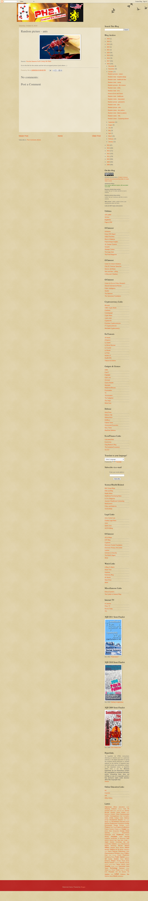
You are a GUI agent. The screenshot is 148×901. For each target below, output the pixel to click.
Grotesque (108, 834)
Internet (112, 840)
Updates (107, 874)
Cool (121, 816)
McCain (120, 845)
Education (123, 821)
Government (125, 832)
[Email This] (54, 70)
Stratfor (107, 291)
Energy (127, 823)
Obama (112, 849)
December (111, 66)
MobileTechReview (110, 387)
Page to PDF (108, 222)
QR (106, 859)
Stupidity (107, 866)
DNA (125, 819)
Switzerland (122, 866)
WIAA (106, 582)
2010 (108, 159)
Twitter (127, 870)
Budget (123, 812)
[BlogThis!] (56, 70)
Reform (127, 859)
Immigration (114, 838)
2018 (108, 58)
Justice (112, 842)
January (110, 141)
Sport (127, 864)
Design (107, 819)
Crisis (111, 818)
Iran (115, 840)
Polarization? (115, 657)
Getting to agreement (117, 702)
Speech (123, 864)
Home (60, 136)
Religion (113, 861)
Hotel (120, 836)
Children (112, 814)
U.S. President (109, 872)
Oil (116, 849)
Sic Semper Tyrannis (111, 244)
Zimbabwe (120, 876)
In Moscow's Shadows (111, 274)
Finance (107, 827)
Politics (126, 853)
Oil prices (121, 849)
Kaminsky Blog (109, 575)
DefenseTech (108, 417)
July (109, 127)
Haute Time (108, 569)
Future (117, 829)
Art (128, 809)
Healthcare (120, 834)
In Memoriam (122, 838)
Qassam (127, 857)
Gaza (110, 831)
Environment (108, 825)
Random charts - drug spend (116, 99)
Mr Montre (108, 577)
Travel (113, 870)
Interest (107, 840)
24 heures (107, 337)
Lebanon (114, 844)
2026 (108, 38)
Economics (115, 821)
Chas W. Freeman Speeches (113, 266)
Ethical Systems (109, 592)
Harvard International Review (113, 286)
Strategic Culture (109, 249)
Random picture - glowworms (116, 102)
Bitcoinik (107, 305)
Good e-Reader (109, 382)
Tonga (127, 868)
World (115, 876)
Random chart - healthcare (115, 96)
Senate (127, 862)
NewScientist (108, 503)
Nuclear (107, 849)
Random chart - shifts (114, 88)
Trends (118, 870)
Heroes (127, 834)
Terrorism (122, 868)
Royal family (125, 860)
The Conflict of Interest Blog (113, 594)
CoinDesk (107, 310)
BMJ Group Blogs (110, 488)
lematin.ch (108, 355)
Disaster (120, 820)
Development (113, 820)
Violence (122, 874)
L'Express (107, 340)
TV (124, 870)
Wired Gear (108, 403)
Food (114, 827)
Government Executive (111, 425)
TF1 (106, 611)
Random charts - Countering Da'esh (118, 118)
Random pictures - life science (117, 85)
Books (118, 812)
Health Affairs (109, 493)
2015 (108, 145)
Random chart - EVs (114, 90)
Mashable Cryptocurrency (112, 328)
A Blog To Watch (109, 567)
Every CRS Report (110, 234)
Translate (118, 462)
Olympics (126, 849)
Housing (126, 836)
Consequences (114, 816)
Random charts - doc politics (116, 110)
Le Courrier (108, 348)
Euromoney (108, 442)
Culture (116, 818)
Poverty (114, 855)
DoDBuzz (107, 420)
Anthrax (120, 808)
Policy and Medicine (110, 506)
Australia (107, 810)
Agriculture (122, 807)
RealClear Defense (110, 430)
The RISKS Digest (110, 555)
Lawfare (107, 550)
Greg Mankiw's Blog (110, 444)
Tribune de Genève (110, 360)
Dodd (128, 819)
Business (107, 814)
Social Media (112, 864)
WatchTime (108, 580)
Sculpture (117, 862)
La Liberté (107, 342)
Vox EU (107, 450)
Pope (106, 855)
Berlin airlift (116, 810)
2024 (108, 41)
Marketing (113, 845)
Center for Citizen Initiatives (113, 264)
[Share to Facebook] (59, 70)
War (128, 874)
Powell (119, 855)
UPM (112, 874)
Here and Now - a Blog (111, 271)
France (107, 829)
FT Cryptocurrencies (111, 326)
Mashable (107, 385)
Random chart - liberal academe (117, 113)
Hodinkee (107, 572)
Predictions (126, 855)
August (110, 125)
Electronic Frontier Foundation (113, 545)
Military (107, 847)
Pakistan (114, 851)
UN (128, 871)
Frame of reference (122, 827)
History (107, 836)
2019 (108, 55)
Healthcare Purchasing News (113, 496)
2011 (108, 156)
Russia (107, 862)
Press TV (107, 606)
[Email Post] (50, 70)
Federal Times (109, 422)
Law (128, 842)
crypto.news (108, 318)
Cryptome (107, 542)
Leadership (108, 843)
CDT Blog (107, 540)
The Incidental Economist (112, 447)
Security (122, 862)
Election (107, 823)
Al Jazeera (108, 603)
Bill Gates (122, 810)
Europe (116, 825)
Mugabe (112, 847)
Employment (113, 823)
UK (120, 871)
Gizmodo (107, 380)
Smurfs (106, 864)
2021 (108, 50)
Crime (106, 818)
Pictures (117, 853)
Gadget (124, 829)
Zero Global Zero (116, 747)
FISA (111, 827)
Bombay (113, 812)
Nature (127, 847)
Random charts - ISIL (114, 116)
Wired (106, 558)
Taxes (106, 868)
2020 (108, 52)
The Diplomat (108, 293)
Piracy (122, 853)
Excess (122, 825)
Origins (110, 851)
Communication (124, 814)
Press (112, 857)
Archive (107, 217)
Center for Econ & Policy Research (115, 283)
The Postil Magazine (111, 254)
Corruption (126, 816)
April (109, 133)
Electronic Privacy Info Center (113, 547)
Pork (110, 855)
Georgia (122, 831)
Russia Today (109, 608)
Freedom (111, 829)
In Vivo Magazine (110, 498)
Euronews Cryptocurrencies (113, 323)
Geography (116, 831)
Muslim (122, 847)
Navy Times (108, 427)
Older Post (96, 136)
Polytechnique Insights (111, 242)
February (111, 139)
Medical (127, 845)
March (110, 136)
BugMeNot (108, 220)
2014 (108, 148)
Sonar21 (107, 247)
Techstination (108, 395)
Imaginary (107, 838)
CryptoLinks (108, 320)
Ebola (110, 821)
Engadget (107, 375)
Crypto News (108, 315)
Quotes (116, 859)
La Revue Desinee (110, 345)
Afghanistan (108, 807)
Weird (111, 876)
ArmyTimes (108, 412)
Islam (122, 840)
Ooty (106, 851)
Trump (121, 870)
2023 (108, 44)
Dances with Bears (110, 269)
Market (107, 845)
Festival (127, 825)
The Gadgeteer (109, 398)
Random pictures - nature (115, 74)
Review (119, 860)
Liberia (119, 843)
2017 (108, 61)
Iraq (118, 840)
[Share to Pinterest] (61, 70)
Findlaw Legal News (110, 520)
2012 (108, 153)
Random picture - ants (114, 107)
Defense (126, 818)
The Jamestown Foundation (113, 296)
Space (118, 864)
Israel (125, 840)
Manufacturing (125, 843)
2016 (108, 63)
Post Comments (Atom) (34, 140)
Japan (106, 842)
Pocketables (108, 390)
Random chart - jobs (114, 104)
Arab (124, 808)
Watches (107, 876)
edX (106, 795)
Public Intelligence (110, 288)
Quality (110, 859)
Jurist (106, 523)
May (109, 130)
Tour (110, 870)
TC (105, 393)
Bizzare (107, 812)
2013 (108, 151)
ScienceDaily (108, 508)
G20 (120, 829)
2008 (108, 164)
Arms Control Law (110, 518)
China (117, 814)
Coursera (107, 793)
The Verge (108, 400)
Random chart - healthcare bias (117, 79)
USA (116, 874)
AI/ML (127, 807)
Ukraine (124, 871)
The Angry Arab (109, 252)
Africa (115, 807)
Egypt (127, 821)
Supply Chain (114, 866)
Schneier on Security (111, 553)
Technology (113, 868)
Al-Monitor (108, 231)
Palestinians (122, 851)
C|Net (106, 370)
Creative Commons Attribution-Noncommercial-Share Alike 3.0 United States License (117, 179)
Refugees (107, 860)
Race (121, 859)
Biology (127, 810)
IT (128, 840)
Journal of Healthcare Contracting (114, 501)
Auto (111, 810)
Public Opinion (120, 857)
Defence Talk (108, 415)
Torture (107, 870)
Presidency (108, 857)
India (127, 838)
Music (117, 847)
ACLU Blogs (108, 537)
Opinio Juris (108, 525)
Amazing (107, 809)
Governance (116, 832)
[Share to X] (57, 70)
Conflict (107, 816)
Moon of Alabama (110, 239)
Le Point (107, 353)
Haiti (113, 834)
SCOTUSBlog (109, 528)
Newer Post (23, 136)
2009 (108, 162)
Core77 (107, 372)
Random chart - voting (114, 82)
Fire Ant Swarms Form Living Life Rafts (38, 61)
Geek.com (108, 377)
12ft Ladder (108, 214)
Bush (128, 812)
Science (111, 862)
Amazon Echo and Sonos (115, 93)
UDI (116, 871)
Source (107, 781)
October (110, 71)
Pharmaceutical (109, 853)
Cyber (121, 818)
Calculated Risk (109, 439)
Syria (127, 866)
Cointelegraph (109, 313)
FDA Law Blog (109, 491)
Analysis (113, 809)
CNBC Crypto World (110, 308)
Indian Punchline (109, 236)
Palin (127, 851)
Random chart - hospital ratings (117, 77)
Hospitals (114, 836)
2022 (108, 47)
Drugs (106, 821)
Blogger (83, 887)
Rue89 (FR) (108, 358)
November (111, 69)
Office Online (108, 798)
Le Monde (107, 350)
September (111, 122)
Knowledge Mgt (120, 842)
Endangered (121, 823)
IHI (105, 790)
